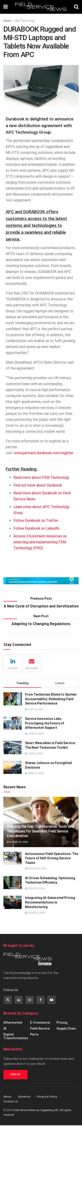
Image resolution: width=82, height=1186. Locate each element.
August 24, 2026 (18, 842)
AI (4, 1028)
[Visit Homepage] (41, 7)
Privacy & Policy (47, 1096)
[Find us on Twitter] (7, 1000)
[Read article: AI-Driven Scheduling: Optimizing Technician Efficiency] (12, 882)
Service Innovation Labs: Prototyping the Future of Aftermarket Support (44, 723)
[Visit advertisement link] (41, 580)
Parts (34, 1034)
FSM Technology (24, 20)
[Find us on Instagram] (29, 1000)
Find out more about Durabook (37, 485)
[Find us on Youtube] (51, 1000)
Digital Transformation (15, 1036)
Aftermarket (12, 1022)
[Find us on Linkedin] (18, 1000)
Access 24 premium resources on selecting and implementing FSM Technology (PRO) (40, 542)
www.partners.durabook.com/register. (44, 453)
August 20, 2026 (36, 868)
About (7, 1096)
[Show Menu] (5, 7)
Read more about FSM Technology (41, 477)
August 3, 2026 (36, 912)
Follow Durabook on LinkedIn (36, 528)
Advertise (24, 1096)
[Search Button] (76, 7)
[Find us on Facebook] (40, 1000)
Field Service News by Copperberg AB (35, 1110)
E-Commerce (40, 1022)
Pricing (61, 1022)
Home (7, 20)
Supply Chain (66, 1028)
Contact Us (10, 1101)
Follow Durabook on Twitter (35, 520)
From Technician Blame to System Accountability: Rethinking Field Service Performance (51, 699)
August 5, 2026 (36, 888)
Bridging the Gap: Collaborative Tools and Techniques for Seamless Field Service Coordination (40, 831)
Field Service (40, 1028)
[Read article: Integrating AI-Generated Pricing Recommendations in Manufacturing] (12, 902)
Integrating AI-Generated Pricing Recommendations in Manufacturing (50, 902)
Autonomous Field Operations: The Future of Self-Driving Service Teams (51, 858)
